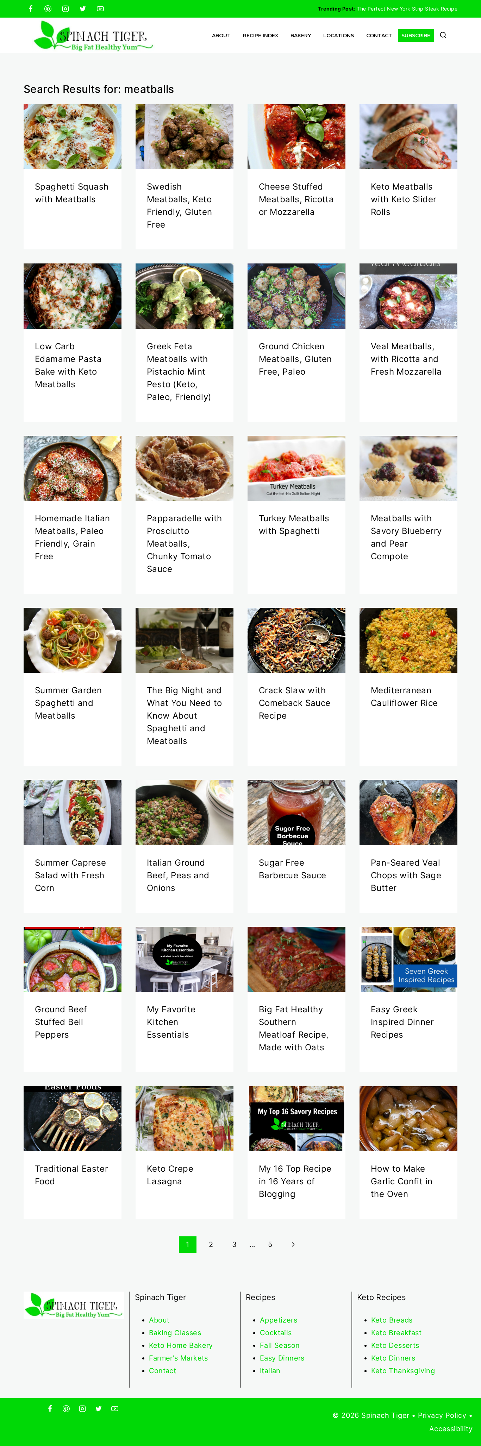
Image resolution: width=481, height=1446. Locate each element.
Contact (379, 35)
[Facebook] (31, 9)
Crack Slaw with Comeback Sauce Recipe (295, 703)
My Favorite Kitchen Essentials (171, 1022)
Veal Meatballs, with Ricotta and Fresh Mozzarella (406, 359)
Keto (380, 1320)
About (221, 35)
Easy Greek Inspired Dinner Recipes (402, 1022)
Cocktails (276, 1333)
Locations (338, 35)
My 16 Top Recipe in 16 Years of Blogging (295, 1181)
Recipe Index (260, 35)
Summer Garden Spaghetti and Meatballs (68, 703)
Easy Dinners (282, 1358)
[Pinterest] (48, 9)
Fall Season (280, 1345)
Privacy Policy (442, 1415)
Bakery (301, 35)
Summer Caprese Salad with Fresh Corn (70, 875)
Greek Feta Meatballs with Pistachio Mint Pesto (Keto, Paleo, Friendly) (179, 371)
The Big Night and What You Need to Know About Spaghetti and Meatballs (184, 715)
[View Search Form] (443, 36)
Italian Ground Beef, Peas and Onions (178, 875)
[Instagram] (65, 9)
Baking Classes (175, 1333)
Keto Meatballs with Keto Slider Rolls (403, 199)
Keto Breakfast (396, 1333)
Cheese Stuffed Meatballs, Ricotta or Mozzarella (296, 199)
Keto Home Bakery (181, 1345)
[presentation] (72, 136)
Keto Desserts (395, 1345)
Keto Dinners (393, 1358)
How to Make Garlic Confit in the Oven (401, 1181)
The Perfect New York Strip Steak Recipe (407, 9)
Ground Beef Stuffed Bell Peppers (61, 1022)
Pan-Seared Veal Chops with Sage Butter (406, 875)
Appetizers (278, 1320)
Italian (270, 1371)
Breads (401, 1320)
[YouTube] (100, 9)
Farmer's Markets (178, 1358)
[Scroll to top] (463, 1418)
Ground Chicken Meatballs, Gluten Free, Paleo (295, 359)
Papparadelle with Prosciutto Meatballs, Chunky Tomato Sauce (184, 543)
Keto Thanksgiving (403, 1371)
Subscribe (415, 35)
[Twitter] (83, 9)
